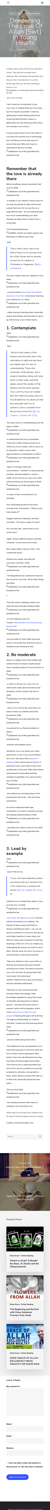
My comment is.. (13, 1386)
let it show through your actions (21, 918)
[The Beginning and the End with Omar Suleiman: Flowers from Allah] (25, 1298)
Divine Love (15, 13)
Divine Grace (15, 1256)
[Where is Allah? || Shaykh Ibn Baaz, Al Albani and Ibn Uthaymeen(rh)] (25, 1249)
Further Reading (32, 13)
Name (9, 1424)
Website (10, 1448)
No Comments (23, 50)
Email (9, 1436)
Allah (15, 87)
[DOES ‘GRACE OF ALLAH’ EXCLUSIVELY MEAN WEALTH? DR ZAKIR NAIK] (25, 1346)
